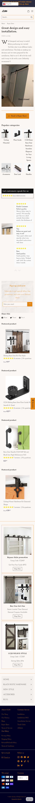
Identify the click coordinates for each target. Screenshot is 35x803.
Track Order (22, 724)
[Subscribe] (29, 304)
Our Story (5, 714)
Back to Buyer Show (19, 116)
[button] (9, 358)
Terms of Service (7, 728)
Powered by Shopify (17, 799)
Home (3, 23)
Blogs (3, 721)
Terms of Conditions (8, 746)
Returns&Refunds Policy (9, 742)
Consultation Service (24, 721)
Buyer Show (10, 23)
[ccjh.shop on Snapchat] (22, 761)
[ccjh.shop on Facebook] (22, 757)
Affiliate (20, 728)
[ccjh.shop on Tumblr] (28, 761)
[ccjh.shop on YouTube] (25, 757)
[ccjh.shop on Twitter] (28, 757)
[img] (7, 195)
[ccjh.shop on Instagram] (18, 757)
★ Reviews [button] (33, 403)
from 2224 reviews (19, 196)
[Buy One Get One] (17, 589)
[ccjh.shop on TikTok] (25, 761)
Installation (21, 714)
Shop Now (17, 569)
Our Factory (5, 717)
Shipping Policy (6, 739)
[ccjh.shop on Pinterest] (18, 761)
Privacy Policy (6, 735)
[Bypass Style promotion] (17, 541)
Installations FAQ (23, 717)
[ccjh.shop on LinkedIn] (18, 765)
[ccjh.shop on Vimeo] (22, 765)
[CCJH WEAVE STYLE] (17, 637)
